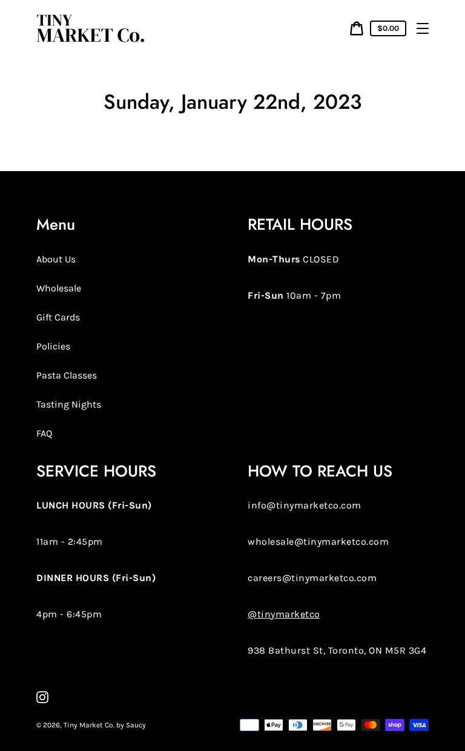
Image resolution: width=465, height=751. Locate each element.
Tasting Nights (68, 404)
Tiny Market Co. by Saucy (105, 725)
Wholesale (58, 288)
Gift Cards (58, 317)
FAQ (44, 433)
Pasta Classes (66, 375)
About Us (56, 259)
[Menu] (422, 28)
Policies (53, 346)
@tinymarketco (284, 614)
